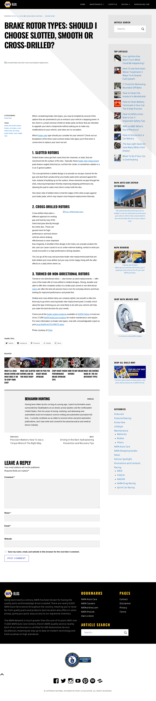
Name (7, 513)
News (117, 455)
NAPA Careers (88, 603)
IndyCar (121, 475)
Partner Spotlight (123, 459)
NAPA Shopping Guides (125, 451)
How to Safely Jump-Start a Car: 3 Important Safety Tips (134, 117)
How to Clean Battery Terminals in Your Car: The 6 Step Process (134, 105)
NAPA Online (84, 314)
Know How (50, 16)
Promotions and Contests (127, 463)
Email (7, 526)
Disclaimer (125, 603)
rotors (34, 289)
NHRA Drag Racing (126, 483)
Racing (125, 4)
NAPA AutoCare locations (55, 318)
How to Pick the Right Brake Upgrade (43, 373)
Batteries (122, 434)
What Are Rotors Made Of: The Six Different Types (91, 373)
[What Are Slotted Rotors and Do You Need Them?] (28, 362)
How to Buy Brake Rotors (75, 372)
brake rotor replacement (88, 161)
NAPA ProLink (87, 612)
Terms (123, 612)
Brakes (120, 438)
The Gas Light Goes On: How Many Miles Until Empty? (134, 147)
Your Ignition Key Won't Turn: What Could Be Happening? (133, 59)
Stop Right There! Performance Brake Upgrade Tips (60, 375)
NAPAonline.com (89, 607)
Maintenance (96, 4)
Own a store (87, 616)
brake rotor (42, 135)
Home (82, 4)
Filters (120, 442)
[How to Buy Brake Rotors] (76, 362)
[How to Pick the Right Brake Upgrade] (44, 362)
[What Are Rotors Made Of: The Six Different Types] (92, 362)
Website (8, 539)
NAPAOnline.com (142, 4)
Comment (9, 477)
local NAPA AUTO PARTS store (50, 324)
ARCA (119, 471)
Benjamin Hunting (34, 16)
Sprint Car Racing (126, 487)
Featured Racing (122, 418)
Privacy (123, 607)
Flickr (50, 330)
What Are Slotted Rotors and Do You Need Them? (27, 373)
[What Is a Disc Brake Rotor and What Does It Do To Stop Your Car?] (12, 362)
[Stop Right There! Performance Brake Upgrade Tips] (60, 362)
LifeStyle (112, 4)
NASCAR (121, 479)
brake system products (57, 314)
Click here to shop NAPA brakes (130, 336)
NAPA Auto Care (122, 446)
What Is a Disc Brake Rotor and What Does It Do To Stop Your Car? (12, 376)
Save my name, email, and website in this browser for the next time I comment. (43, 552)
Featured (119, 414)
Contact (124, 599)
